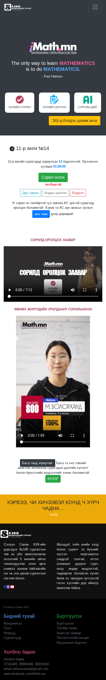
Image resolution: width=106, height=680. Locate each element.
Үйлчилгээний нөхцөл (73, 638)
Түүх (7, 628)
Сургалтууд (12, 638)
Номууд (9, 633)
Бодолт (78, 193)
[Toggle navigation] (95, 7)
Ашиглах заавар (69, 633)
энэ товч (41, 214)
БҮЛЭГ (53, 479)
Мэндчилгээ (13, 623)
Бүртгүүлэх (65, 623)
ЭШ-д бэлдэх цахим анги (74, 120)
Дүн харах (30, 193)
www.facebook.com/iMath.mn (25, 674)
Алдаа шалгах (55, 193)
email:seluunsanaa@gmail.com (26, 669)
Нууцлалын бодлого (72, 642)
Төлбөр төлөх (67, 628)
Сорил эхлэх (53, 177)
